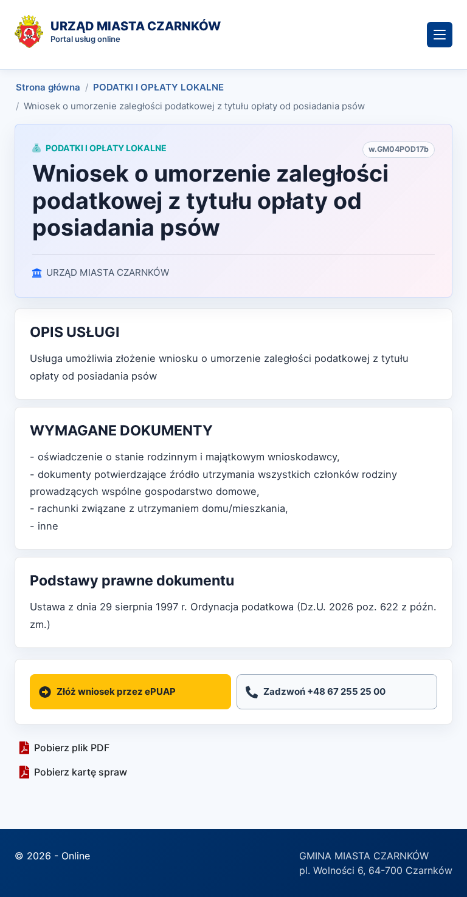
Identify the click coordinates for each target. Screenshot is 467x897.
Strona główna (48, 87)
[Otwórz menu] (439, 34)
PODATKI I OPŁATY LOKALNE (158, 87)
